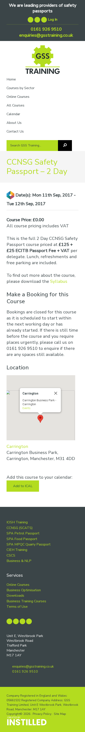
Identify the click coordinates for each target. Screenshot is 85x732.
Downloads (15, 595)
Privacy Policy (42, 714)
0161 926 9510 (46, 29)
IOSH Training (17, 522)
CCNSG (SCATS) (20, 528)
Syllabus (58, 281)
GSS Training (43, 61)
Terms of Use (17, 606)
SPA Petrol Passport (23, 533)
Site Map (60, 714)
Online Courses (18, 584)
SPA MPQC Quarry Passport (29, 544)
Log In (52, 19)
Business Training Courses (26, 601)
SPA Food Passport (22, 539)
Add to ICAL (22, 486)
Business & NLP (19, 560)
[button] (40, 419)
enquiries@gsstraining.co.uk (45, 35)
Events (26, 408)
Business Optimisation (24, 590)
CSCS (11, 555)
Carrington (17, 446)
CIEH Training (17, 549)
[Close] (55, 393)
